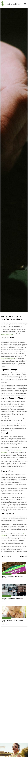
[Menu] (25, 4)
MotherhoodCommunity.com (8, 358)
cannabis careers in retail (7, 334)
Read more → (5, 580)
